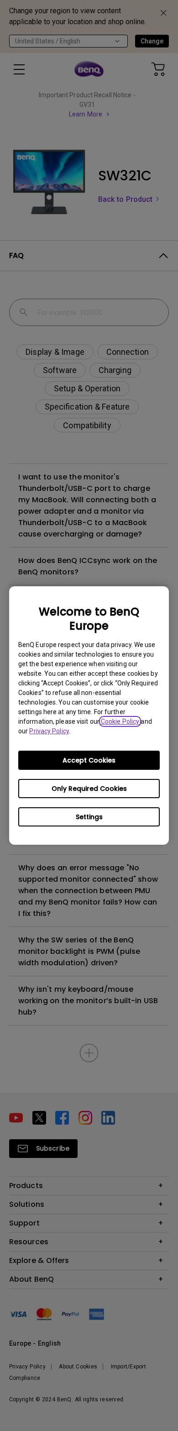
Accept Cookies (89, 760)
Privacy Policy (48, 731)
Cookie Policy (120, 721)
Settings (89, 816)
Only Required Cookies (89, 788)
